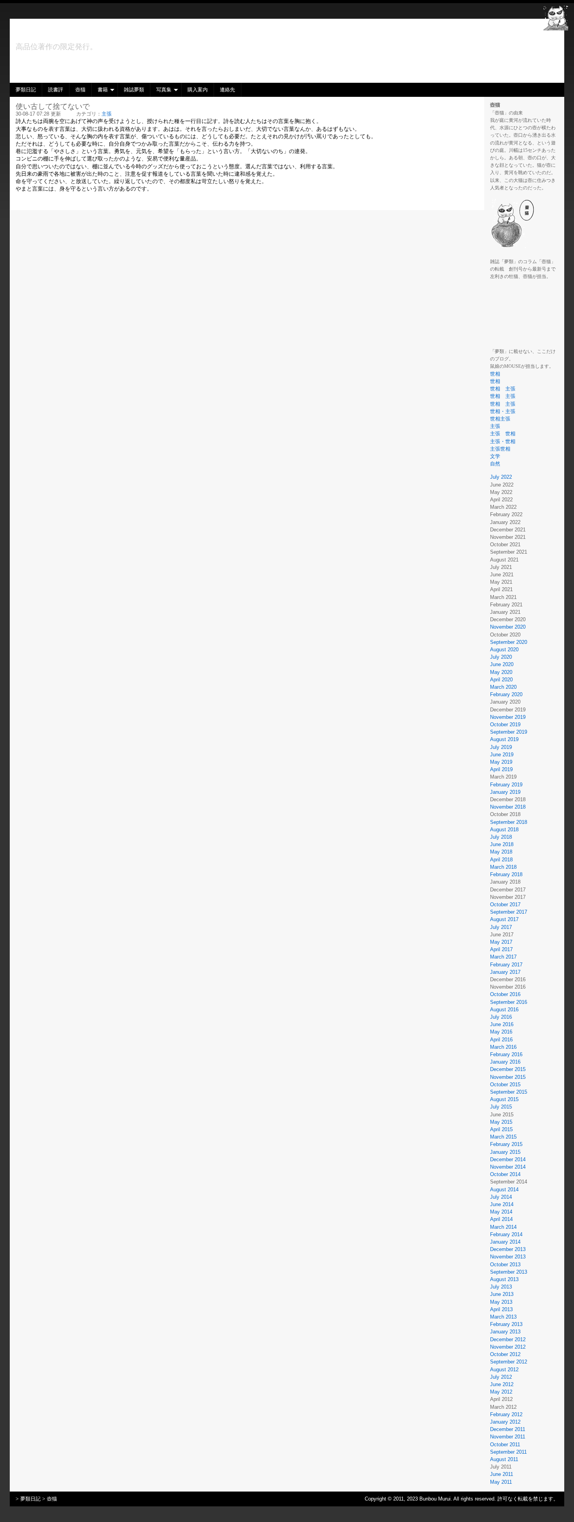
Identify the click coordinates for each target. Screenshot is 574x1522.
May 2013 (501, 1302)
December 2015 (508, 1069)
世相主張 (502, 419)
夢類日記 (26, 90)
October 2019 (505, 724)
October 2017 (505, 904)
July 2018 (501, 837)
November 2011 (507, 1437)
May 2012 (501, 1392)
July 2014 (501, 1197)
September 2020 (508, 642)
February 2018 (506, 874)
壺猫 (80, 90)
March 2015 (503, 1137)
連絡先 (227, 90)
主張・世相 (502, 441)
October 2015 (505, 1084)
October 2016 (505, 994)
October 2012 (505, 1354)
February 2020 (506, 694)
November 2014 (508, 1167)
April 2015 (501, 1129)
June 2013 (501, 1294)
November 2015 (508, 1077)
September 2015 (508, 1092)
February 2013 (506, 1324)
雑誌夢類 (134, 90)
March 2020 (503, 687)
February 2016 (506, 1054)
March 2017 (503, 957)
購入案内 (197, 90)
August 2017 (504, 919)
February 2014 (506, 1234)
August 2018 (504, 829)
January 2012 (505, 1422)
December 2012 (508, 1339)
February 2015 (506, 1144)
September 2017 (508, 912)
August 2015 (504, 1099)
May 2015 (501, 1122)
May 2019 (501, 762)
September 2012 (508, 1362)
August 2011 (504, 1459)
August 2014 (504, 1189)
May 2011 (501, 1482)
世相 (495, 374)
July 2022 (501, 477)
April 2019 (501, 769)
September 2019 (508, 732)
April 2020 (501, 680)
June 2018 (501, 844)
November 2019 (508, 717)
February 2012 (506, 1414)
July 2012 (501, 1377)
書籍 (103, 90)
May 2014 (501, 1212)
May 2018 (501, 852)
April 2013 (501, 1309)
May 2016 (501, 1032)
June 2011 (501, 1474)
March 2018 (503, 867)
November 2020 (508, 627)
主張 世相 (502, 434)
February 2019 (506, 785)
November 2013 (508, 1257)
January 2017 (505, 972)
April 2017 (501, 949)
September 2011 (508, 1452)
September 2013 (508, 1272)
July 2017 (501, 927)
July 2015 (501, 1107)
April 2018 (501, 860)
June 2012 (501, 1384)
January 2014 (505, 1242)
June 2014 (501, 1204)
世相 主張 (502, 389)
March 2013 (503, 1317)
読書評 (55, 90)
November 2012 (508, 1347)
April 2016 (501, 1040)
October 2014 (505, 1174)
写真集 (163, 90)
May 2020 (501, 672)
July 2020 (501, 657)
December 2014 (508, 1159)
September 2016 (508, 1002)
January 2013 (505, 1332)
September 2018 (508, 822)
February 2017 (506, 965)
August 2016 (504, 1009)
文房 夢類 (50, 33)
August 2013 (504, 1279)
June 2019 (501, 754)
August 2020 (504, 649)
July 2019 (501, 747)
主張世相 (500, 449)
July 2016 (501, 1017)
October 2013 (505, 1264)
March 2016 (503, 1047)
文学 (495, 456)
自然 (495, 464)
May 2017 (501, 942)
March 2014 (503, 1227)
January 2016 (505, 1062)
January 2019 (505, 792)
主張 (495, 426)
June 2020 (501, 664)
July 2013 (501, 1287)
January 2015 (505, 1152)
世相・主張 (505, 411)
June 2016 (501, 1024)
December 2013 (508, 1249)
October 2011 (505, 1444)
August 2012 (504, 1369)
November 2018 (508, 807)
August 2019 (504, 739)
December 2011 (507, 1429)
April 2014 (501, 1219)
